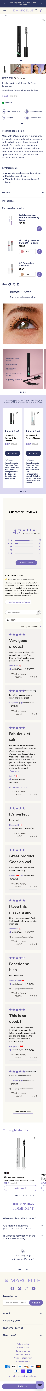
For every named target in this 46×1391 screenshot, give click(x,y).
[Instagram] (27, 1288)
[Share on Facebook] (9, 284)
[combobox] (31, 626)
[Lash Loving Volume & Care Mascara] (12, 418)
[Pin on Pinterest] (17, 284)
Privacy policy (23, 1347)
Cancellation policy (23, 1361)
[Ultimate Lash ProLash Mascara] (33, 418)
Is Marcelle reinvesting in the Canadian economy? (23, 1237)
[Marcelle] (23, 10)
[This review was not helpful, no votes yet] (34, 676)
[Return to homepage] (23, 1280)
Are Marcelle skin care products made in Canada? (23, 1227)
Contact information (23, 1358)
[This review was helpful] (30, 1057)
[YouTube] (34, 1288)
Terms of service (23, 1351)
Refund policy (23, 1344)
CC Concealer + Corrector (26, 264)
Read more (14, 771)
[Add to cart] (39, 228)
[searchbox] (20, 612)
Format (23, 192)
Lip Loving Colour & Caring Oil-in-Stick (29, 241)
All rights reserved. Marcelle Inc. (23, 1376)
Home (5, 15)
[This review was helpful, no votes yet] (30, 676)
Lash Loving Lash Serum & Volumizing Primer (29, 217)
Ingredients (23, 201)
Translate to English (20, 787)
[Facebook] (12, 1288)
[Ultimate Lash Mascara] (20, 1153)
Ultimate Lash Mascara (14, 1177)
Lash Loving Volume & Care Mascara (11, 438)
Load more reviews (23, 1112)
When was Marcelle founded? (23, 1218)
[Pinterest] (19, 1288)
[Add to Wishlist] (43, 20)
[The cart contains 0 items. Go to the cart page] (41, 10)
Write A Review (26, 563)
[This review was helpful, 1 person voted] (30, 794)
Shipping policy (23, 1354)
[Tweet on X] (13, 284)
